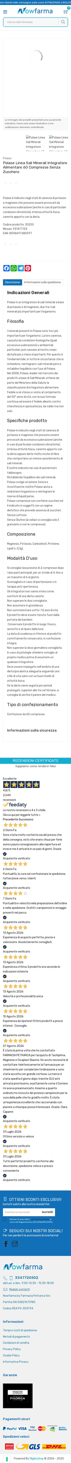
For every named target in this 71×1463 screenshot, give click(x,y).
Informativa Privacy (16, 1362)
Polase (7, 158)
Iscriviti (47, 1212)
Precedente (10, 819)
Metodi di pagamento (16, 1336)
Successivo (26, 819)
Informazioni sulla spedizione (42, 282)
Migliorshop (37, 1458)
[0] (66, 12)
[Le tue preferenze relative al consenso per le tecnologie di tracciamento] (7, 1459)
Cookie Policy (11, 1355)
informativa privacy (39, 1219)
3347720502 (26, 1278)
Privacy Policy (12, 1349)
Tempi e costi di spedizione (20, 1330)
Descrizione (12, 282)
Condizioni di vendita (16, 1343)
